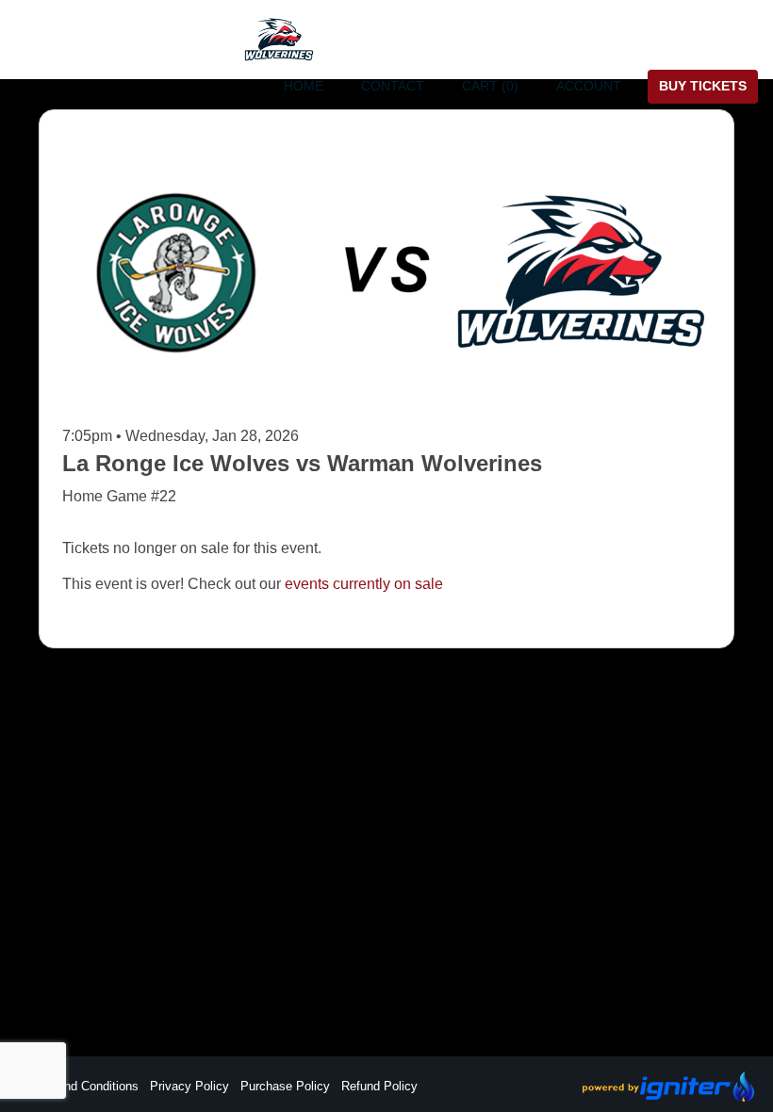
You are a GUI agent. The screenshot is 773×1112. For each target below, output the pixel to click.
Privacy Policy (189, 1086)
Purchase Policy (285, 1086)
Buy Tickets (703, 85)
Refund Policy (379, 1086)
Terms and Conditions (79, 1086)
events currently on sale (364, 584)
